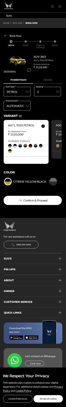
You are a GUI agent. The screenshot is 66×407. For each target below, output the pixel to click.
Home (6, 23)
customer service (18, 301)
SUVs (8, 258)
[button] (18, 399)
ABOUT (9, 280)
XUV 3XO (17, 23)
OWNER (9, 291)
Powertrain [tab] (18, 80)
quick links (12, 312)
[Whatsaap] (14, 360)
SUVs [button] (9, 15)
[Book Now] (7, 35)
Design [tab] (48, 80)
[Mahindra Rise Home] (8, 6)
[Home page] (10, 225)
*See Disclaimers (9, 71)
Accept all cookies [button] (48, 398)
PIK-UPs (9, 269)
